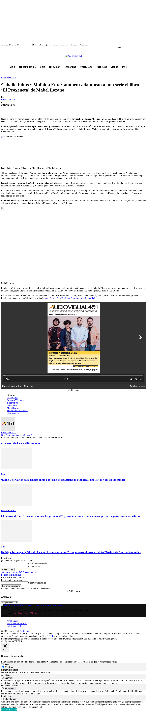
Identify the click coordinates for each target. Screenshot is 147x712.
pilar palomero (13, 413)
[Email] (47, 109)
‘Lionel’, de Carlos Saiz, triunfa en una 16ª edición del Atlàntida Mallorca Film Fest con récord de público (63, 479)
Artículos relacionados (13, 443)
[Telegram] (57, 109)
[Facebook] (118, 43)
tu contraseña (34, 566)
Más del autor (33, 443)
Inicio (3, 77)
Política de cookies (15, 626)
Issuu (119, 47)
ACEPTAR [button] (16, 641)
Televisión (11, 77)
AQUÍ (50, 636)
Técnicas (9, 667)
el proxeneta (12, 403)
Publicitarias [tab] (6, 696)
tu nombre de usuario (37, 563)
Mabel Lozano (13, 408)
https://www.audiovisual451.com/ (16, 435)
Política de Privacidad (11, 575)
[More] (68, 109)
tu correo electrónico (37, 583)
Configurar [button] (6, 641)
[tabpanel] (73, 672)
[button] (142, 67)
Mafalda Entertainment (17, 410)
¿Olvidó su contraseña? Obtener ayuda (18, 572)
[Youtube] (131, 43)
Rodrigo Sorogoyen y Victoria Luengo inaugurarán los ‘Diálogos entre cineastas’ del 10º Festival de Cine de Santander (71, 552)
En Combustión (8, 510)
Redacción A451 (8, 99)
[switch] (3, 678)
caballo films (12, 397)
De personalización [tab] (10, 685)
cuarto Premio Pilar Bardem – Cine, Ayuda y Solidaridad (69, 298)
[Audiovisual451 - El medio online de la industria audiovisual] (73, 57)
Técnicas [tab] (5, 664)
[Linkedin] (125, 43)
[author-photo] (8, 430)
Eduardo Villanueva (16, 400)
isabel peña (12, 405)
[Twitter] (128, 43)
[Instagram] (121, 43)
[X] (16, 109)
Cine (3, 474)
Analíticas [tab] (5, 675)
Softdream (24, 631)
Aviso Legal (12, 621)
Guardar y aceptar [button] (9, 709)
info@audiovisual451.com (25, 613)
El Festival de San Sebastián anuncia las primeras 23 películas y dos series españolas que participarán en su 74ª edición (71, 515)
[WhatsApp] (26, 109)
